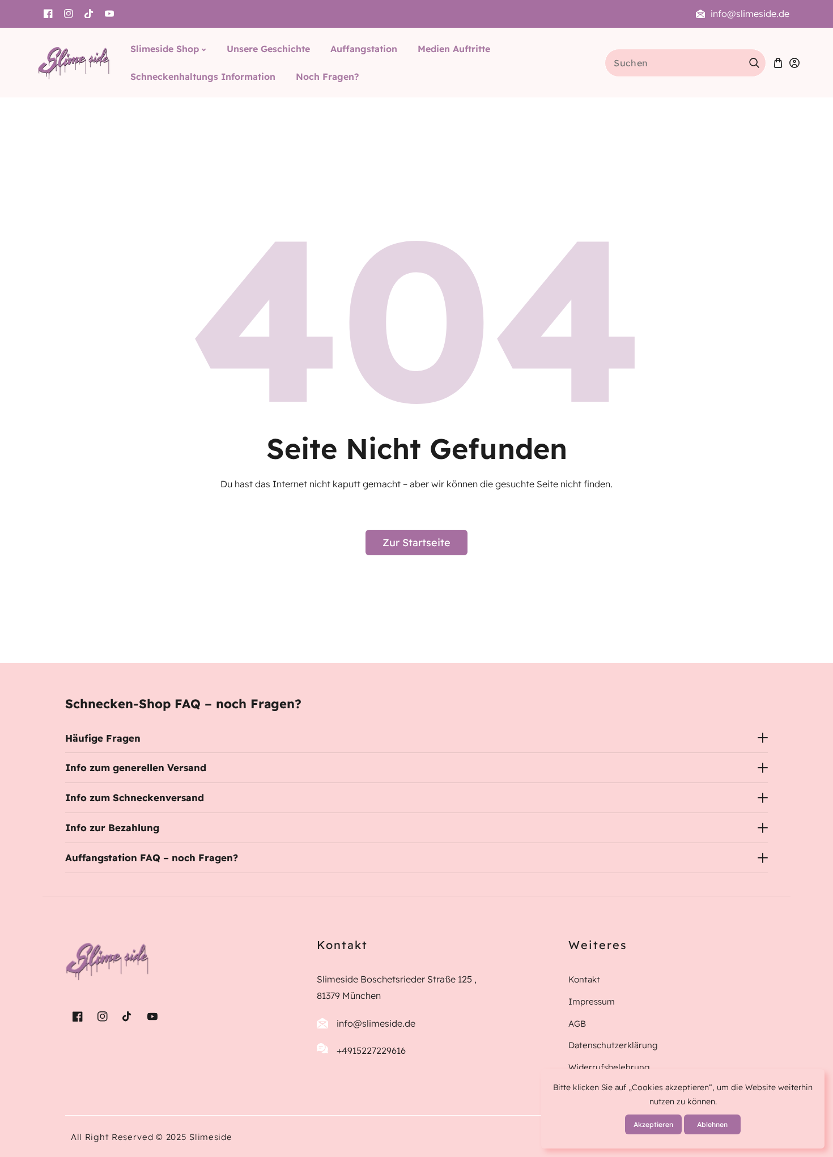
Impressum (591, 1001)
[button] (777, 62)
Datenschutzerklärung (613, 1045)
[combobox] (685, 63)
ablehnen (712, 1124)
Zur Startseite (416, 542)
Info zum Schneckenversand (134, 797)
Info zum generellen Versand (135, 767)
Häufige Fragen (103, 738)
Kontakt (584, 979)
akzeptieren (653, 1124)
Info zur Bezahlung (112, 827)
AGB (577, 1023)
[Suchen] (754, 63)
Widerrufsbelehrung (609, 1067)
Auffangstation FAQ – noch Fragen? (151, 858)
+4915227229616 (371, 1050)
